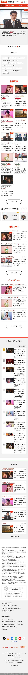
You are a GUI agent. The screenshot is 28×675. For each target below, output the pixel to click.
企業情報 (4, 629)
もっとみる (14, 202)
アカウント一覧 (14, 641)
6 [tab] (17, 46)
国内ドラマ (21, 5)
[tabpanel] (14, 27)
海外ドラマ (13, 5)
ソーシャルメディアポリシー (13, 658)
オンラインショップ (6, 619)
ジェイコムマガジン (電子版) (8, 605)
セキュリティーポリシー (13, 655)
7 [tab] (19, 46)
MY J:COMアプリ (6, 603)
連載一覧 (15, 219)
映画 (7, 5)
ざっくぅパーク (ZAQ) (7, 611)
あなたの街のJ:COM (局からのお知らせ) (11, 608)
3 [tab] (12, 46)
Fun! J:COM (12, 624)
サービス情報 (5, 616)
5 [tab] (15, 46)
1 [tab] (8, 46)
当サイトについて (9, 662)
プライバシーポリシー (20, 653)
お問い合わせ (13, 665)
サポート (11, 621)
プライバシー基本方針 (6, 653)
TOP (2, 5)
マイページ (9, 626)
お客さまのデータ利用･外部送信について (13, 660)
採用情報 (19, 662)
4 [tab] (14, 46)
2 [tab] (10, 46)
